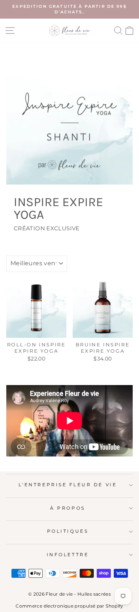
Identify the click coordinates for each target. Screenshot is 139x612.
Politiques (67, 531)
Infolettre (68, 554)
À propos (67, 508)
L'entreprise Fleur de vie (68, 484)
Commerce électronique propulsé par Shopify (69, 606)
